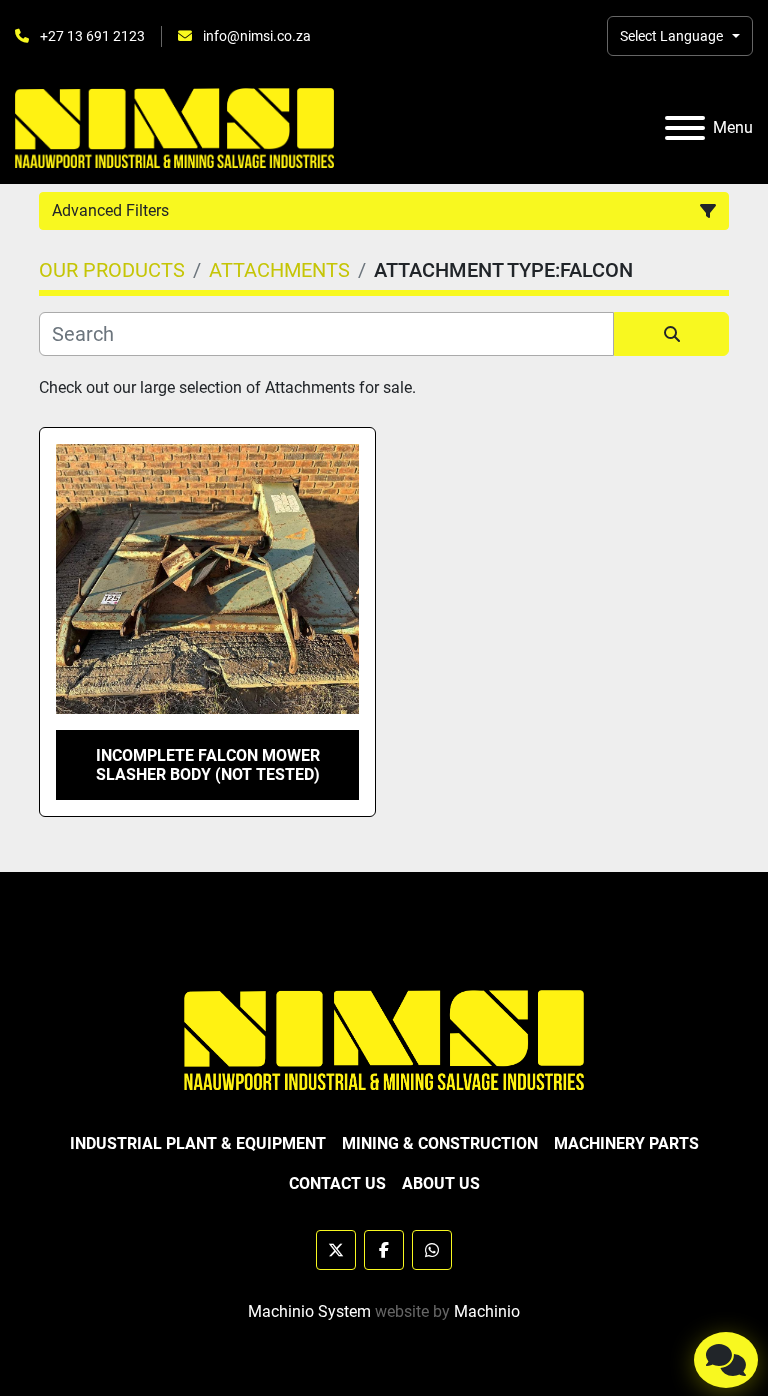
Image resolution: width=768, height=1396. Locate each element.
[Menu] (685, 128)
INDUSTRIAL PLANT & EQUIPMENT (198, 1143)
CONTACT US (337, 1183)
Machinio (487, 1311)
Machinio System (309, 1311)
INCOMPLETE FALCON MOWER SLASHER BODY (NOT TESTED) (208, 765)
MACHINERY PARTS (626, 1143)
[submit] (671, 334)
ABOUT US (441, 1183)
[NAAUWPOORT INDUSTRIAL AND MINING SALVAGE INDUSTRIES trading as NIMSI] (384, 1038)
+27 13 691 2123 (91, 36)
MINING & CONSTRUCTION (440, 1143)
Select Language (671, 36)
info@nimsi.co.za (255, 36)
